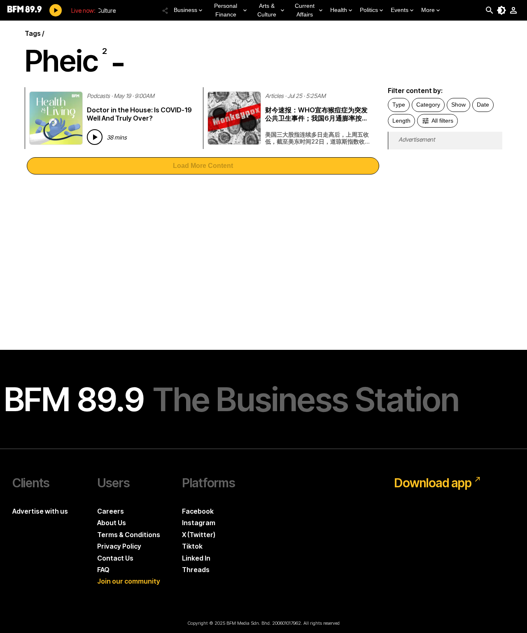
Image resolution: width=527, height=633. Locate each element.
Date (483, 104)
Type (398, 104)
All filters (442, 120)
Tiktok (192, 546)
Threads (196, 570)
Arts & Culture (266, 10)
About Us (111, 523)
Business (185, 10)
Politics (369, 10)
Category (428, 104)
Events (399, 10)
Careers (110, 511)
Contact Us (115, 558)
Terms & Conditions (128, 535)
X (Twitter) (198, 535)
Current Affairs (305, 10)
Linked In (196, 558)
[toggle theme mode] (501, 10)
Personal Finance (225, 10)
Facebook (198, 511)
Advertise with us (40, 511)
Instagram (198, 523)
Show (458, 104)
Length (401, 120)
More (428, 10)
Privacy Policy (119, 546)
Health (338, 10)
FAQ (103, 570)
